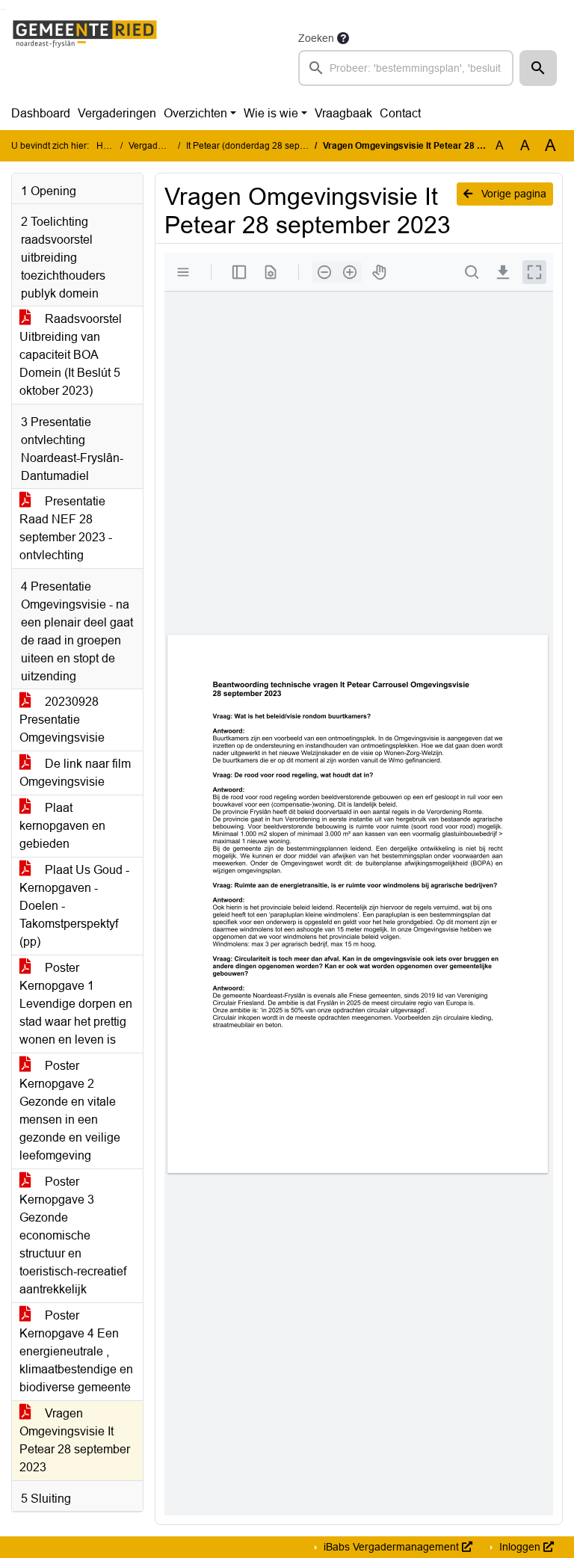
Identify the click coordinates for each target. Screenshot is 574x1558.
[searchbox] (405, 68)
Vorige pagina (512, 194)
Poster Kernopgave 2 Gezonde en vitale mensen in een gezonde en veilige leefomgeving (69, 1110)
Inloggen (519, 1547)
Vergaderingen (117, 113)
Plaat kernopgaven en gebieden (62, 825)
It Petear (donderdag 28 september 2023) (270, 146)
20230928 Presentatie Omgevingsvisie (62, 719)
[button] (538, 68)
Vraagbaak (343, 113)
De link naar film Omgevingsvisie (75, 772)
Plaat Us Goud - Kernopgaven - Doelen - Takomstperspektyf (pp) (74, 905)
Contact (400, 113)
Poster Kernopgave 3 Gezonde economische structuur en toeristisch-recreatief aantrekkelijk (72, 1235)
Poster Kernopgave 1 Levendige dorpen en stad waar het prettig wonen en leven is (75, 1003)
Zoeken (316, 38)
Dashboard (40, 113)
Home (108, 146)
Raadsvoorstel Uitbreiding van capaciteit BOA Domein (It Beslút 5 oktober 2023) (70, 354)
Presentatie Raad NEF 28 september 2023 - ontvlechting (65, 528)
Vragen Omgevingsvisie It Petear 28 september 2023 (74, 1440)
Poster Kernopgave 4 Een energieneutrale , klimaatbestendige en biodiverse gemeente (76, 1351)
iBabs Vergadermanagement (391, 1547)
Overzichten (195, 113)
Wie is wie (271, 113)
